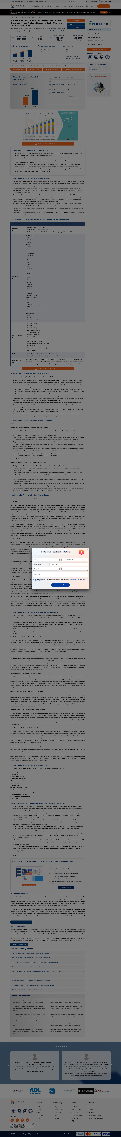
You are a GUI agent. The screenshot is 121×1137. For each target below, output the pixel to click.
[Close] (87, 549)
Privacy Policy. (76, 579)
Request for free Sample (60, 584)
